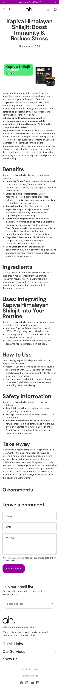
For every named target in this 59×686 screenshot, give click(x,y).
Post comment (13, 568)
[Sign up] (51, 603)
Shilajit (44, 136)
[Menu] (3, 9)
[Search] (10, 9)
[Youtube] (32, 683)
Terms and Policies (29, 676)
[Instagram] (27, 683)
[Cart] (55, 9)
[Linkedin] (38, 683)
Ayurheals (33, 669)
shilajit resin (22, 133)
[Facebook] (21, 683)
